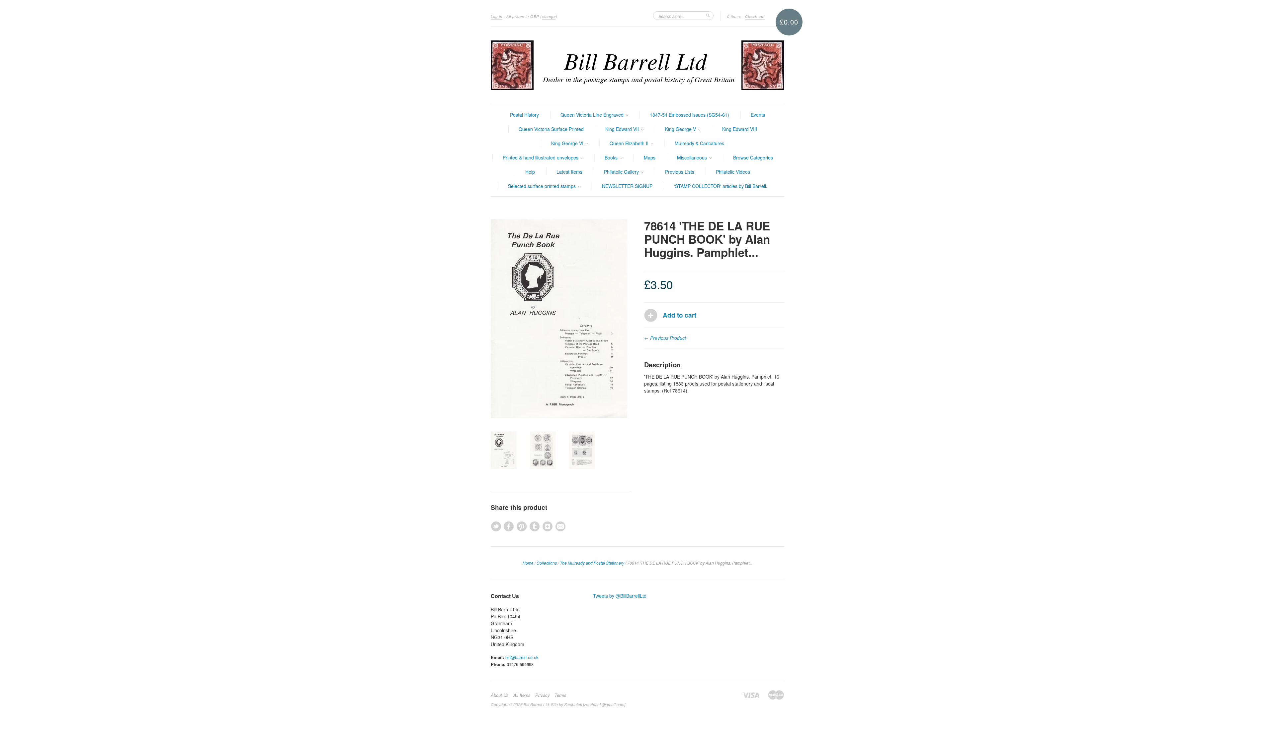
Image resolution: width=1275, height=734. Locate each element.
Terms (560, 695)
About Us (500, 695)
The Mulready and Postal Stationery (592, 563)
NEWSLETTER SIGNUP (627, 186)
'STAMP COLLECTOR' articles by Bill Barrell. (720, 186)
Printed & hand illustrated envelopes (541, 157)
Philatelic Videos (733, 171)
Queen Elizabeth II (630, 143)
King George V (681, 129)
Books (612, 157)
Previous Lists (679, 171)
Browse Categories (753, 157)
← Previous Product (665, 338)
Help (530, 171)
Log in (496, 16)
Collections (547, 563)
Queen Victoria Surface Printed (551, 129)
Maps (649, 157)
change (549, 16)
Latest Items (569, 171)
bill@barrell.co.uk (522, 657)
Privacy (542, 695)
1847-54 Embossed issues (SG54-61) (689, 114)
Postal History (524, 114)
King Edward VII (622, 129)
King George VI (568, 143)
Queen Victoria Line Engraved (592, 114)
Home (528, 563)
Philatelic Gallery (622, 171)
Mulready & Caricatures (699, 143)
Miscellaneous (692, 157)
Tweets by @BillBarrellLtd (619, 595)
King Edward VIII (739, 129)
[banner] (637, 65)
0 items (734, 16)
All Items (522, 695)
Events (758, 114)
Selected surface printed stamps (542, 186)
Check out (755, 16)
